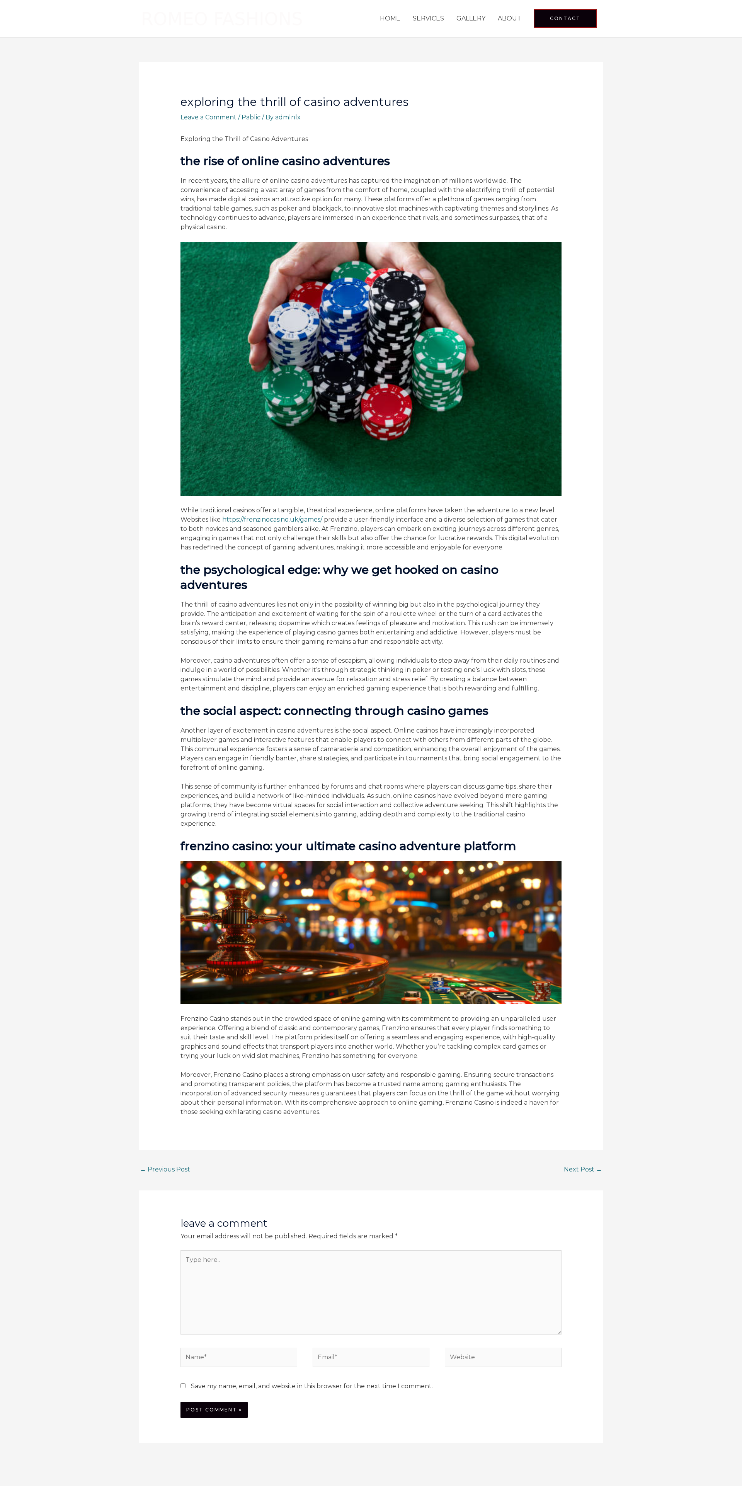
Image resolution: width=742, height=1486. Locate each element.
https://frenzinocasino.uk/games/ (272, 519)
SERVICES (428, 18)
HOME (390, 18)
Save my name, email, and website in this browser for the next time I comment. (312, 1386)
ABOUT (509, 18)
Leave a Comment (208, 117)
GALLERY (470, 18)
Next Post (583, 1169)
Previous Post (165, 1169)
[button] (565, 18)
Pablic (251, 117)
